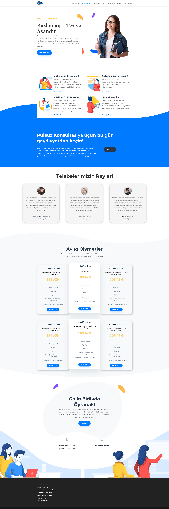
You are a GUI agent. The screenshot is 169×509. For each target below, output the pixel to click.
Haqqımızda (111, 3)
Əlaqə (130, 3)
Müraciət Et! (44, 52)
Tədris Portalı (121, 3)
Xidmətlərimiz (85, 3)
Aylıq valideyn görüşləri (45, 495)
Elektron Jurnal (43, 487)
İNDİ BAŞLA (110, 149)
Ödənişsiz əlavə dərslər (45, 492)
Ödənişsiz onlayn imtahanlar (47, 490)
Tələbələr (97, 3)
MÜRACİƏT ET (53, 309)
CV (104, 3)
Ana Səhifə (75, 3)
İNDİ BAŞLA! (57, 91)
